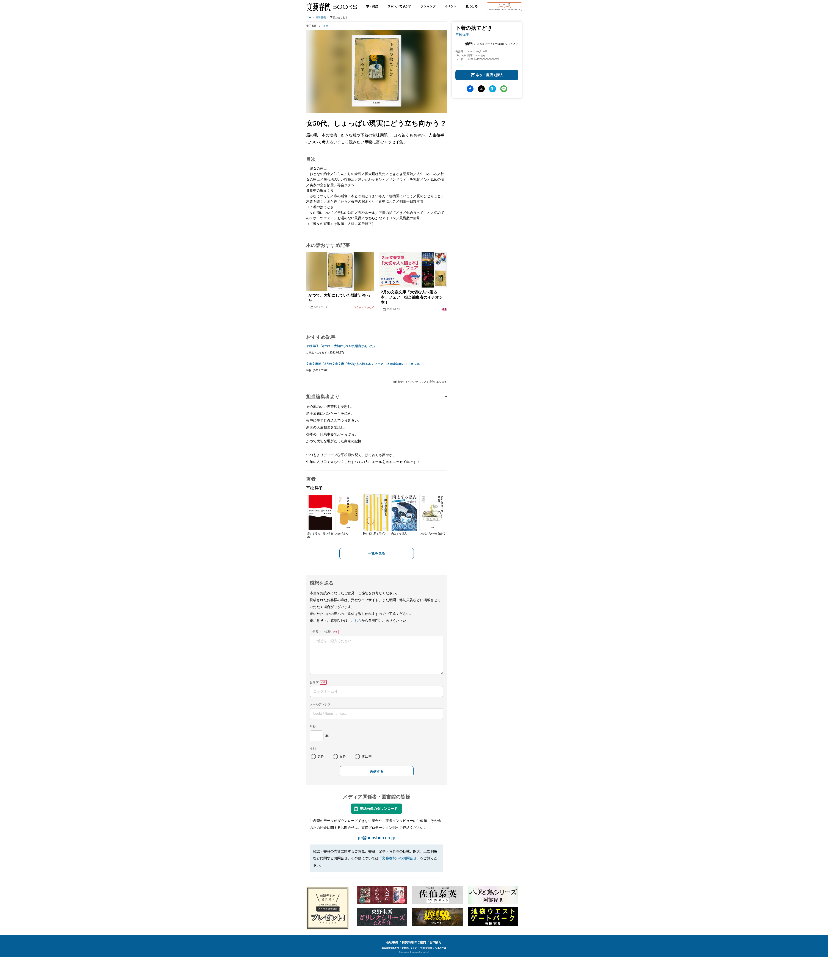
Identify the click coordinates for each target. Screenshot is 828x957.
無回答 (366, 756)
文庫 (325, 26)
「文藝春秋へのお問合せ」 (399, 858)
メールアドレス (320, 704)
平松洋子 (462, 35)
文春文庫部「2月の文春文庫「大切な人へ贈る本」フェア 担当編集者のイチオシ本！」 (366, 364)
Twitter (481, 88)
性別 (313, 749)
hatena (492, 88)
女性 (342, 756)
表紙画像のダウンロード (379, 808)
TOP (308, 17)
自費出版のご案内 (414, 942)
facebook (470, 88)
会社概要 (392, 942)
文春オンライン (409, 948)
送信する (376, 771)
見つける (472, 6)
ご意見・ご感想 (320, 631)
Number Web (426, 948)
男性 (320, 756)
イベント (451, 6)
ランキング (428, 6)
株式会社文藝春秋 (390, 948)
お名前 (314, 682)
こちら (356, 620)
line (503, 88)
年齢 (313, 726)
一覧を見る (376, 553)
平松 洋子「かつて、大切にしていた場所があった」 (341, 346)
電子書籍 (320, 17)
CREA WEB (441, 948)
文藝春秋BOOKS (331, 7)
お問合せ (436, 942)
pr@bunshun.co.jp (376, 837)
